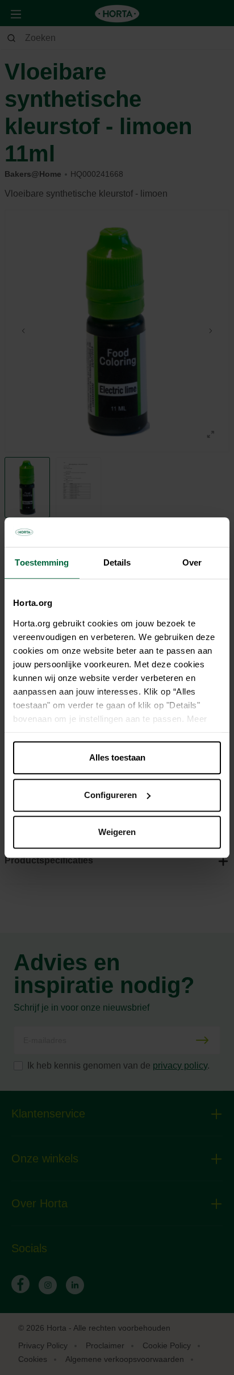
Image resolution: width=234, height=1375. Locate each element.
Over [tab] (192, 562)
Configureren (110, 795)
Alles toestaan (117, 757)
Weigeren (117, 832)
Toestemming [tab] (42, 562)
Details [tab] (117, 562)
